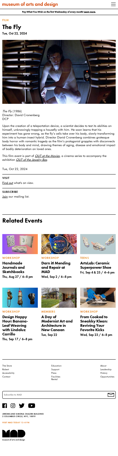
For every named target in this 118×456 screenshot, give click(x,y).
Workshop (11, 258)
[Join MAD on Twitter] (22, 407)
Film (5, 20)
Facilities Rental (55, 378)
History (103, 373)
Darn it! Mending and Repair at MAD (55, 267)
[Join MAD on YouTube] (31, 407)
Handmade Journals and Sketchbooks (13, 267)
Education (56, 366)
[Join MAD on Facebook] (4, 407)
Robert (5, 369)
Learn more (89, 12)
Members (48, 311)
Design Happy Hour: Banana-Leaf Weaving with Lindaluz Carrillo (15, 325)
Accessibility (8, 373)
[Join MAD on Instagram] (13, 407)
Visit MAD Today (11, 423)
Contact (6, 377)
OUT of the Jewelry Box (31, 159)
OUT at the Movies (47, 156)
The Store (7, 366)
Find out (7, 182)
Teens (84, 258)
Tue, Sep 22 (49, 335)
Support (55, 369)
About (103, 366)
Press (53, 373)
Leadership (106, 369)
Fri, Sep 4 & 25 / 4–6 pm (97, 272)
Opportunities (107, 377)
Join (5, 196)
